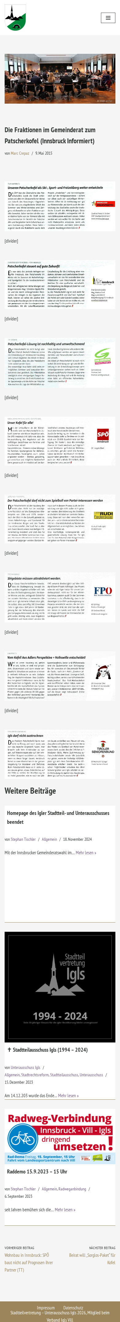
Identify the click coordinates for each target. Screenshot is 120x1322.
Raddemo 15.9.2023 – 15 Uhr (37, 1171)
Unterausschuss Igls (25, 1067)
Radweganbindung (72, 1189)
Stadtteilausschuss (64, 1075)
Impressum (46, 1308)
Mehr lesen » (86, 853)
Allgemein (49, 839)
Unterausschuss (91, 1075)
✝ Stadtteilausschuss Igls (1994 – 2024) (47, 1049)
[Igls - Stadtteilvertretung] (15, 17)
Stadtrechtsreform (35, 1075)
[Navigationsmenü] (108, 18)
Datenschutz (73, 1308)
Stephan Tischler (23, 839)
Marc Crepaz (20, 153)
